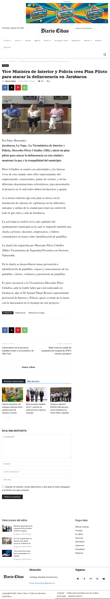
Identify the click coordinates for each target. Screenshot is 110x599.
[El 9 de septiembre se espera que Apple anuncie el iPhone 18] (7, 540)
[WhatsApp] (25, 87)
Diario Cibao (10, 81)
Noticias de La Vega (36, 313)
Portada (12, 61)
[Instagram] (97, 578)
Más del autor (33, 381)
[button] (104, 54)
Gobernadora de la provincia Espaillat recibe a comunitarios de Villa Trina (18, 350)
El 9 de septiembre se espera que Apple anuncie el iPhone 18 (23, 541)
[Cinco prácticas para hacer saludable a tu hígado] (7, 553)
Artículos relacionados (14, 381)
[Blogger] (77, 578)
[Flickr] (90, 578)
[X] (11, 87)
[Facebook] (5, 87)
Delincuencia (20, 313)
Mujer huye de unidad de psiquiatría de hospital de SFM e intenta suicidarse (56, 350)
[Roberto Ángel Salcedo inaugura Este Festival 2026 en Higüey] (7, 528)
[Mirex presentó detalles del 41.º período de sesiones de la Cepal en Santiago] (36, 394)
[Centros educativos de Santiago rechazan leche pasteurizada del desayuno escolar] (12, 394)
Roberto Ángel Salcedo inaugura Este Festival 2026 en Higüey (23, 528)
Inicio (4, 61)
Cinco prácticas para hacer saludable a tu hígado (22, 553)
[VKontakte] (103, 578)
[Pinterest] (18, 87)
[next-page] (8, 418)
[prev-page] (4, 418)
